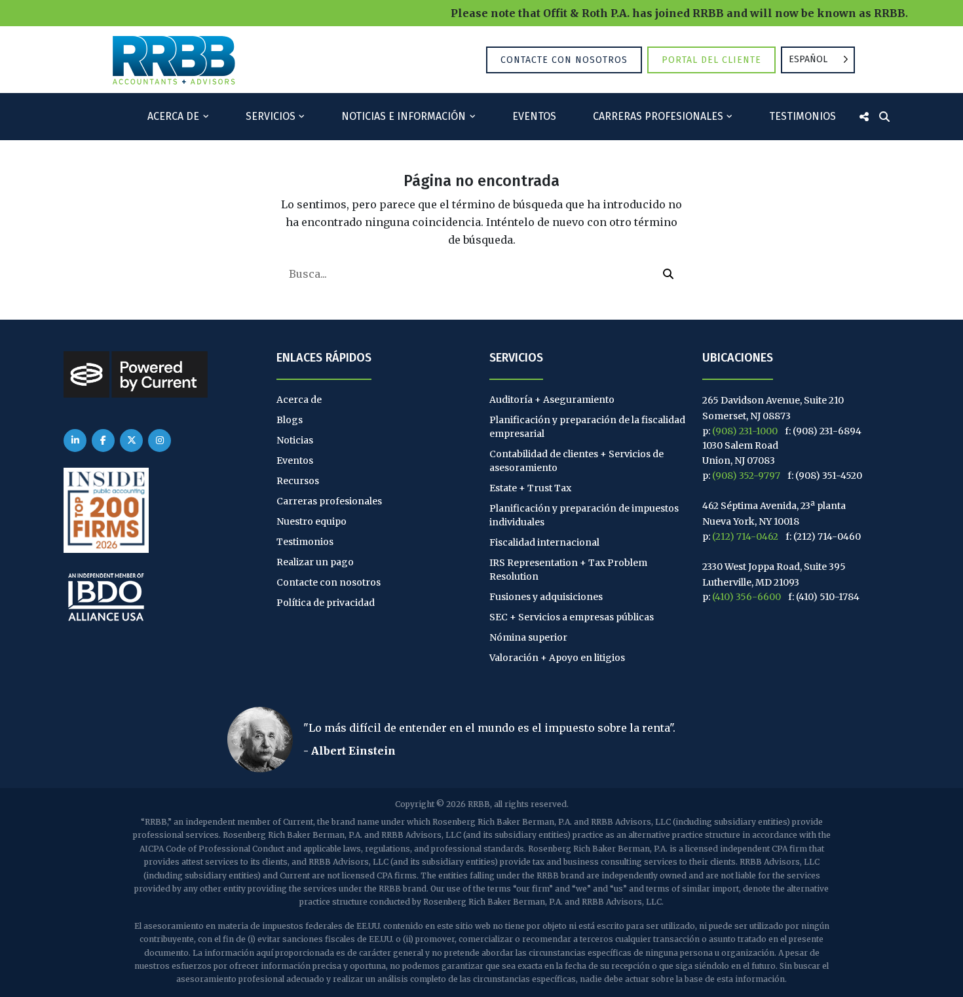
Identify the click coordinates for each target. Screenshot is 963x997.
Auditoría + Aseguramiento (551, 399)
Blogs (289, 420)
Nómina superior (528, 637)
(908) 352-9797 (746, 475)
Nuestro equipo (311, 521)
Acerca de (173, 116)
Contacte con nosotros (564, 60)
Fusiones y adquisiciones (546, 597)
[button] (668, 274)
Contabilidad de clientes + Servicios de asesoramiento (576, 461)
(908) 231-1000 (745, 431)
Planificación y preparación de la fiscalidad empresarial (587, 427)
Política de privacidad (325, 603)
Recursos (297, 481)
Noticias (294, 440)
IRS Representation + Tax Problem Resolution (568, 569)
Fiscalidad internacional (544, 542)
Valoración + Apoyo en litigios (557, 658)
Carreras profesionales (658, 116)
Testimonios (802, 116)
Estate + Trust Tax (530, 488)
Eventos (534, 116)
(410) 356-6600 (746, 597)
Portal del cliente (711, 60)
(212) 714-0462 (745, 536)
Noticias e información (403, 116)
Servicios (270, 116)
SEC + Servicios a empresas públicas (571, 617)
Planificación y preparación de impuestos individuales (584, 515)
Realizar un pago (315, 562)
